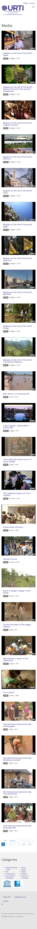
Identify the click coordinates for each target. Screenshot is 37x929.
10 (10, 844)
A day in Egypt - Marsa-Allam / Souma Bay (16, 426)
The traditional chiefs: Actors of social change (17, 460)
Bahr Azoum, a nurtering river (16, 393)
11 (14, 844)
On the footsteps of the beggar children (17, 625)
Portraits (24, 874)
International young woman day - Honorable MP (17, 826)
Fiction (23, 868)
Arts (7, 872)
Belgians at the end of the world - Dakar (18, 54)
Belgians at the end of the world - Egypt (18, 225)
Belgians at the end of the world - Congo (18, 327)
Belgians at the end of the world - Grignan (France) (18, 124)
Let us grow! (8, 692)
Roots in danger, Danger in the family (16, 591)
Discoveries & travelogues (10, 877)
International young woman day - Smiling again (17, 725)
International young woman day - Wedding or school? (17, 759)
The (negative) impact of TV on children (17, 494)
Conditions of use (20, 897)
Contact (5, 901)
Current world (10, 874)
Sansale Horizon (10, 559)
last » (30, 844)
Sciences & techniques (25, 877)
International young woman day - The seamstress (17, 793)
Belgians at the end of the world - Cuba (18, 191)
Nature (23, 872)
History (23, 870)
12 (19, 844)
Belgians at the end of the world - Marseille (18, 293)
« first (5, 841)
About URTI (7, 897)
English (25, 3)
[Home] (16, 10)
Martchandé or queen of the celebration (15, 659)
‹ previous (12, 841)
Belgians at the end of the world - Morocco (18, 158)
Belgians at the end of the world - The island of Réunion (18, 361)
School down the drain (13, 527)
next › (24, 844)
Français (32, 3)
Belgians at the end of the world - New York (18, 259)
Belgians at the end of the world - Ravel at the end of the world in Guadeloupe (18, 89)
